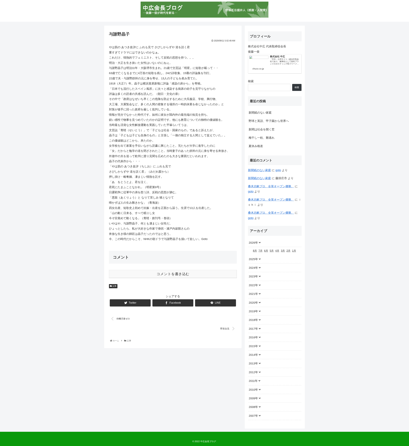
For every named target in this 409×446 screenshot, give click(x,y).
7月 (260, 250)
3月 (283, 250)
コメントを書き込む (173, 274)
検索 (251, 81)
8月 (255, 250)
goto (278, 170)
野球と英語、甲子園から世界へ (269, 121)
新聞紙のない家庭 (260, 112)
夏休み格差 (256, 146)
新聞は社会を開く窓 (261, 129)
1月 (294, 250)
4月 (277, 250)
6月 (266, 250)
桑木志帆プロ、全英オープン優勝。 (271, 186)
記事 (114, 286)
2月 (288, 250)
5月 (272, 250)
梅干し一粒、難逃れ (261, 137)
